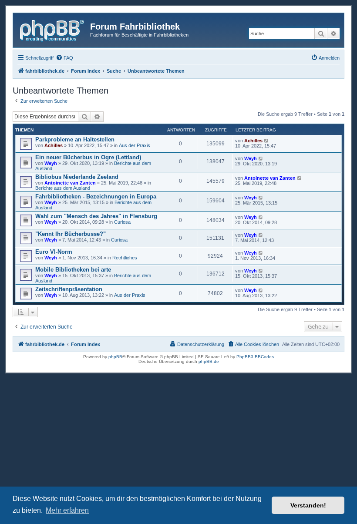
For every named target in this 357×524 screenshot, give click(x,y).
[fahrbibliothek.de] (52, 29)
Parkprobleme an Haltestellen (75, 139)
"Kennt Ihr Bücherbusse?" (70, 234)
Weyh (50, 163)
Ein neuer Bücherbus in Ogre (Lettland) (88, 157)
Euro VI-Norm (53, 252)
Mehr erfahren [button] (67, 510)
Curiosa (122, 222)
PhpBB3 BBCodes (255, 356)
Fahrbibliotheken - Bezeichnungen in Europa (95, 196)
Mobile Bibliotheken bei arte (73, 269)
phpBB (115, 356)
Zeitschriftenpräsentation (68, 289)
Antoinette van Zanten (70, 182)
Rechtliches (124, 257)
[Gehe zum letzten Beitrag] (266, 140)
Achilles (53, 145)
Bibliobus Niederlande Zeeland (76, 177)
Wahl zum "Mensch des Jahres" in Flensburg (96, 216)
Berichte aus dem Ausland (62, 188)
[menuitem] (64, 58)
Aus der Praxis (134, 145)
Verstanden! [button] (308, 505)
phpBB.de (209, 361)
